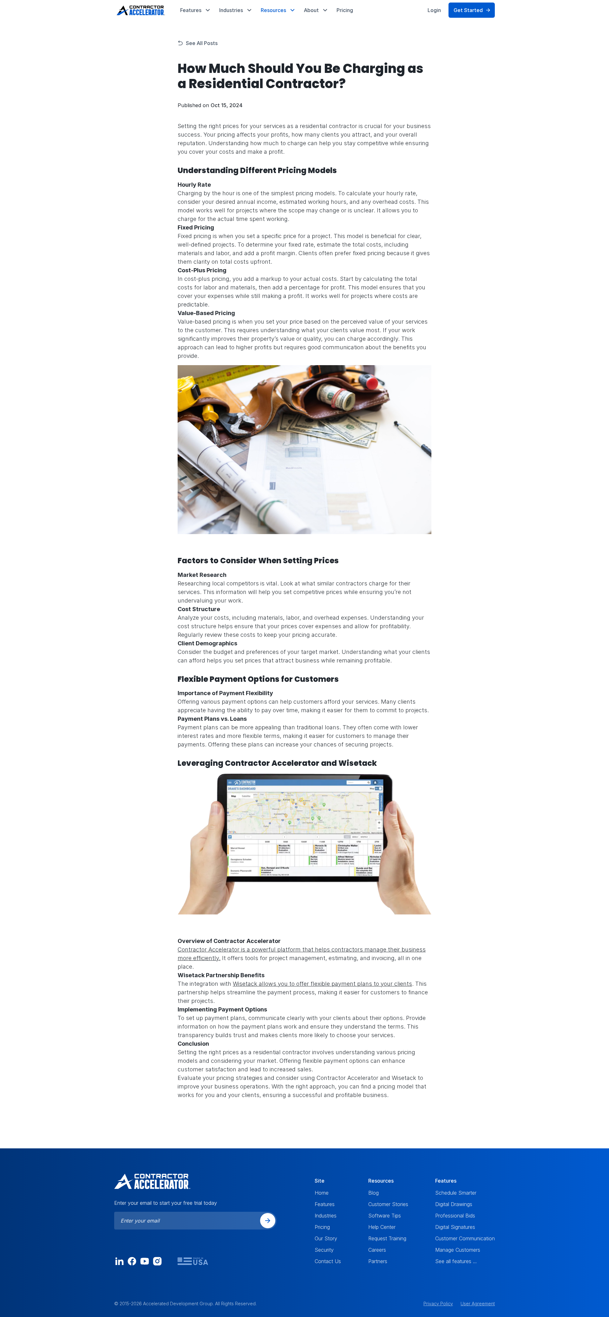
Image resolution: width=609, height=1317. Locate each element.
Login (434, 10)
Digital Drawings (453, 1204)
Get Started (468, 10)
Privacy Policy (438, 1303)
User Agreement (478, 1303)
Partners (377, 1261)
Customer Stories (388, 1204)
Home (322, 1193)
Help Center (382, 1227)
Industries (326, 1215)
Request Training (387, 1238)
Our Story (326, 1238)
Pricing (345, 10)
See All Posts (202, 43)
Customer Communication (465, 1238)
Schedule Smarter (455, 1193)
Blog (373, 1193)
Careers (377, 1250)
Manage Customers (457, 1250)
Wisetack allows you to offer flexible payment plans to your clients (322, 983)
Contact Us (328, 1261)
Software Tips (384, 1215)
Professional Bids (455, 1215)
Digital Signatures (455, 1227)
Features (325, 1204)
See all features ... (456, 1261)
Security (324, 1250)
